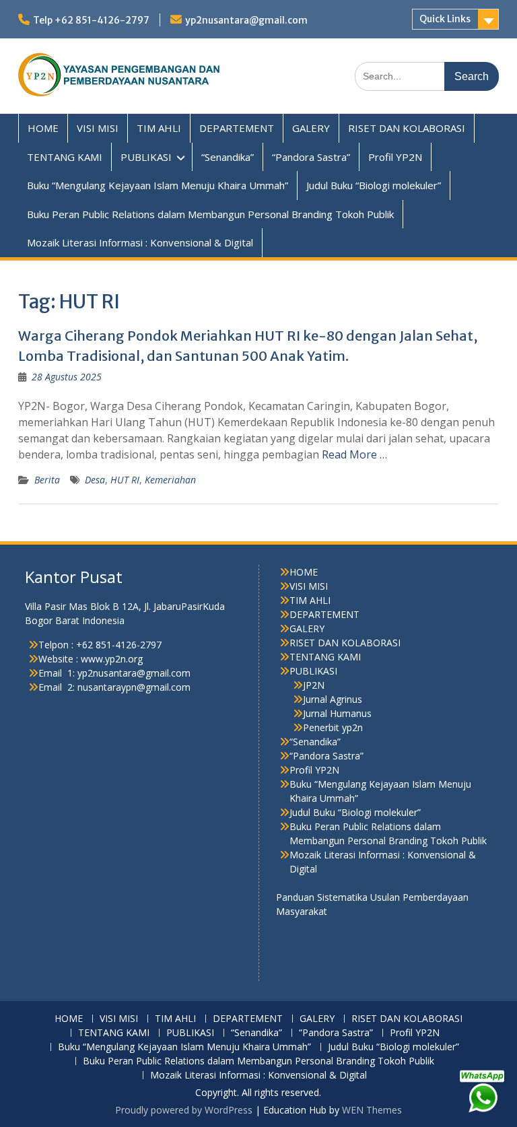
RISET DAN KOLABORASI (406, 128)
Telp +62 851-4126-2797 (91, 20)
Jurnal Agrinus (332, 699)
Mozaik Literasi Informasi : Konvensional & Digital (140, 242)
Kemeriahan (170, 479)
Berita (47, 479)
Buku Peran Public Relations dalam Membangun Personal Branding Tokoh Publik (210, 214)
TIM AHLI (159, 128)
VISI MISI (97, 128)
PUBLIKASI (146, 157)
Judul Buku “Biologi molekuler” (373, 185)
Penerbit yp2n (333, 727)
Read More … (354, 454)
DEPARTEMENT (236, 128)
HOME (43, 128)
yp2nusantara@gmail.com (246, 20)
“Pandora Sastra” (311, 157)
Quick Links (445, 19)
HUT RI (124, 479)
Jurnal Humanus (337, 713)
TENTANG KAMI (64, 157)
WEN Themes (372, 1109)
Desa (95, 479)
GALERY (311, 128)
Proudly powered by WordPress (183, 1109)
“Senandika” (227, 157)
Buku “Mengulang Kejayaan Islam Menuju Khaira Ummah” (157, 185)
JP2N (313, 685)
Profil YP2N (395, 157)
